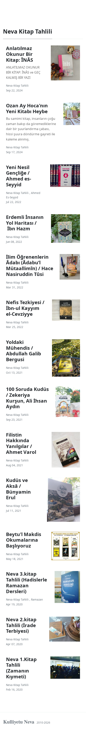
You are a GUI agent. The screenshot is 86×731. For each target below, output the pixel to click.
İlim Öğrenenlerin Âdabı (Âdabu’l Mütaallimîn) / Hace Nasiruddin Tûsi (29, 265)
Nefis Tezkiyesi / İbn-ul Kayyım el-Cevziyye (25, 308)
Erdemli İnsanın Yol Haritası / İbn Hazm (25, 223)
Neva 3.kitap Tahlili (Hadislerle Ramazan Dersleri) (26, 582)
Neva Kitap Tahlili (17, 85)
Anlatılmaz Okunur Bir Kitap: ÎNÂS (19, 54)
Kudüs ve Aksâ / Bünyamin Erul (18, 489)
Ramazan (37, 599)
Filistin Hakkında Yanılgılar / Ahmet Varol (21, 443)
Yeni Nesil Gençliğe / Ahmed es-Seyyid (18, 176)
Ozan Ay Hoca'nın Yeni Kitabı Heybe (27, 108)
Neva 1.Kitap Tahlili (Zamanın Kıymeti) (21, 668)
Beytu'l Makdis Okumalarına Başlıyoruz (23, 540)
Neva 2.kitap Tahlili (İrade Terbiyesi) (21, 625)
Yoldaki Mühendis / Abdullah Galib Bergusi (23, 351)
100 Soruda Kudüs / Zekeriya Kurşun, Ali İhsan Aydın (27, 398)
